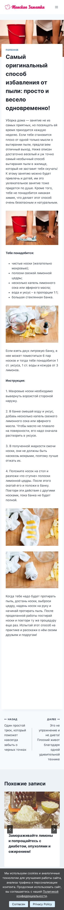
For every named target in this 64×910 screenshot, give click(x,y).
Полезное (12, 50)
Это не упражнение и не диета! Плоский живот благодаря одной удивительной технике (48, 739)
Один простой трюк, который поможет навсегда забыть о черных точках (15, 734)
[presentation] (32, 810)
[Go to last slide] (10, 829)
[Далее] (54, 829)
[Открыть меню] (56, 7)
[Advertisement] (32, 671)
